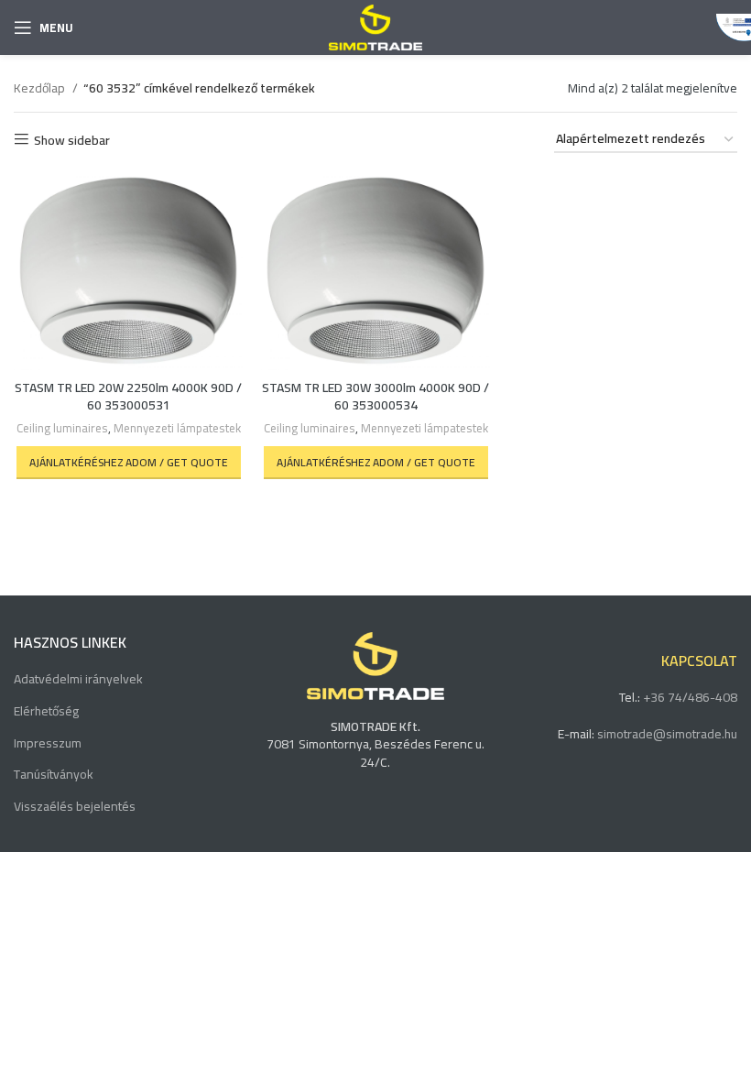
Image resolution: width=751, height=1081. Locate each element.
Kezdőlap (41, 88)
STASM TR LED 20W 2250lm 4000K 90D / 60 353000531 (128, 397)
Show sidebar (72, 139)
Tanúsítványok (53, 775)
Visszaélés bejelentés (75, 807)
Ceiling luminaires (62, 429)
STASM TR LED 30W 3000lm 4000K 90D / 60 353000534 (375, 397)
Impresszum (48, 744)
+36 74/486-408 (690, 697)
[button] (128, 462)
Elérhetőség (46, 712)
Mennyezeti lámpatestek (177, 429)
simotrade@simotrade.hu (667, 734)
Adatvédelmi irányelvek (78, 680)
